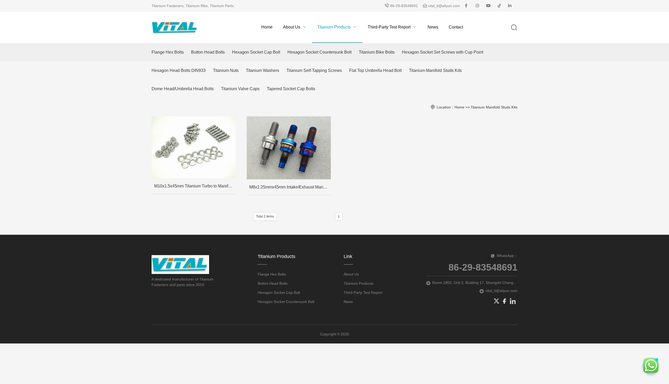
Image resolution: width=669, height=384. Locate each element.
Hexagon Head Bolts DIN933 (179, 70)
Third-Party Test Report (389, 27)
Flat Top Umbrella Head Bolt (375, 70)
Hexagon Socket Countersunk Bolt (319, 52)
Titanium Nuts (226, 70)
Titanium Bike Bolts (377, 52)
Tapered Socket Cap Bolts (291, 89)
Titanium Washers (262, 70)
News (433, 27)
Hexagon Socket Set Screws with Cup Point (442, 52)
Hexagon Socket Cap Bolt (256, 52)
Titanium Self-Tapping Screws (314, 70)
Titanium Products (334, 27)
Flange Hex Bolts (168, 52)
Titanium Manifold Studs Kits (435, 70)
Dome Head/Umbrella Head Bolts (183, 89)
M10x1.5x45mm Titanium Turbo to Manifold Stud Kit (195, 186)
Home (267, 27)
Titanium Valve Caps (240, 89)
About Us (291, 27)
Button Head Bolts (208, 52)
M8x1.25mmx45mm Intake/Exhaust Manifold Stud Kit (290, 187)
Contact (456, 27)
